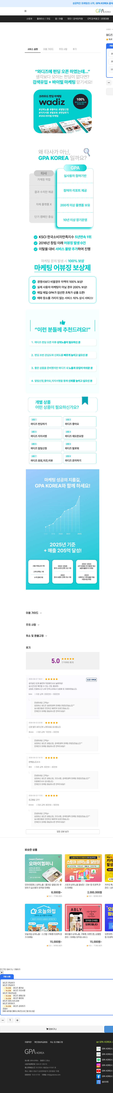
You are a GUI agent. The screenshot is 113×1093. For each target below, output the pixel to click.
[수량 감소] (109, 82)
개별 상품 (6, 977)
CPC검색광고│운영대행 (98, 19)
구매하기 (17, 969)
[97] (59, 906)
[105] (59, 857)
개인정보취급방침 (40, 1042)
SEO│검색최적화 (75, 19)
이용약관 (28, 1042)
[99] (99, 906)
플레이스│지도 (43, 19)
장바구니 (9, 969)
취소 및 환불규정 (56, 1042)
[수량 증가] (17, 1020)
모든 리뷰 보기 (63, 832)
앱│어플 (59, 19)
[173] (99, 857)
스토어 (29, 19)
